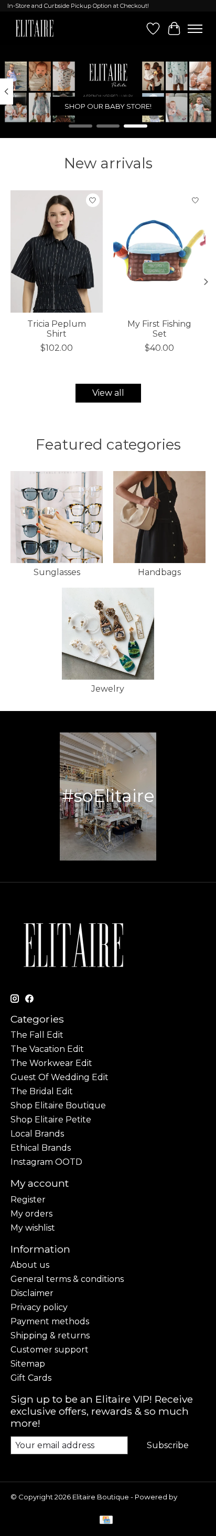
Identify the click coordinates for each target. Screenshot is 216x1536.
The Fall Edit (36, 1035)
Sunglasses (57, 572)
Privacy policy (39, 1307)
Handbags (159, 572)
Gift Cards (30, 1378)
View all (108, 393)
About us (29, 1265)
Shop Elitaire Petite (50, 1120)
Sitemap (27, 1364)
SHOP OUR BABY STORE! (108, 106)
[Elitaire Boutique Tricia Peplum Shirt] (56, 251)
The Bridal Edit (41, 1091)
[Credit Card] (106, 1521)
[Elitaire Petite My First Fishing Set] (159, 251)
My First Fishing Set (159, 329)
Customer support (49, 1350)
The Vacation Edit (47, 1049)
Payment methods (49, 1321)
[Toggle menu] (195, 28)
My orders (31, 1214)
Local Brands (37, 1134)
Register (28, 1200)
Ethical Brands (40, 1148)
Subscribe (168, 1445)
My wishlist (32, 1228)
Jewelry (107, 689)
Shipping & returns (50, 1335)
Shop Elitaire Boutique (58, 1105)
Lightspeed (30, 1505)
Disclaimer (31, 1293)
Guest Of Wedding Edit (59, 1077)
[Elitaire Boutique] (34, 28)
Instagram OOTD (46, 1162)
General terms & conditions (67, 1279)
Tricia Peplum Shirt (56, 329)
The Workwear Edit (51, 1063)
